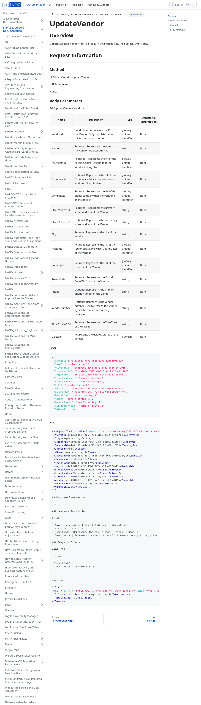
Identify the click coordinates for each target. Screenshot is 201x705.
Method (174, 25)
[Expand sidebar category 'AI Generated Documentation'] (42, 20)
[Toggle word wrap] (150, 431)
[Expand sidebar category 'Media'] (42, 644)
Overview (172, 16)
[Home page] (53, 14)
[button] (23, 29)
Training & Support (98, 4)
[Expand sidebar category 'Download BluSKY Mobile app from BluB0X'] (42, 499)
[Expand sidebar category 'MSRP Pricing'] (42, 632)
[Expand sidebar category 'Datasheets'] (42, 466)
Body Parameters (178, 29)
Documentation (36, 4)
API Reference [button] (57, 4)
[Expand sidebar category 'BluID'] (42, 188)
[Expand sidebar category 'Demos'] (42, 471)
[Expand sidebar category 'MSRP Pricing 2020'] (42, 638)
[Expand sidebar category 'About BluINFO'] (42, 67)
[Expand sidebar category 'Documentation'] (42, 492)
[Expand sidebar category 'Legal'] (42, 604)
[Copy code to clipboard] (156, 357)
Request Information (177, 20)
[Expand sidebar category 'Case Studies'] (42, 388)
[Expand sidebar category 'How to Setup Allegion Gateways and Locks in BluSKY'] (42, 560)
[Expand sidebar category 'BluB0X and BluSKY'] (42, 166)
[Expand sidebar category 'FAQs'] (42, 517)
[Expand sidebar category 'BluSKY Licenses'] (42, 272)
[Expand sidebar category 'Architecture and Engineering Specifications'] (42, 86)
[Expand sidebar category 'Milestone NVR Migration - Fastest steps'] (42, 663)
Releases (77, 4)
